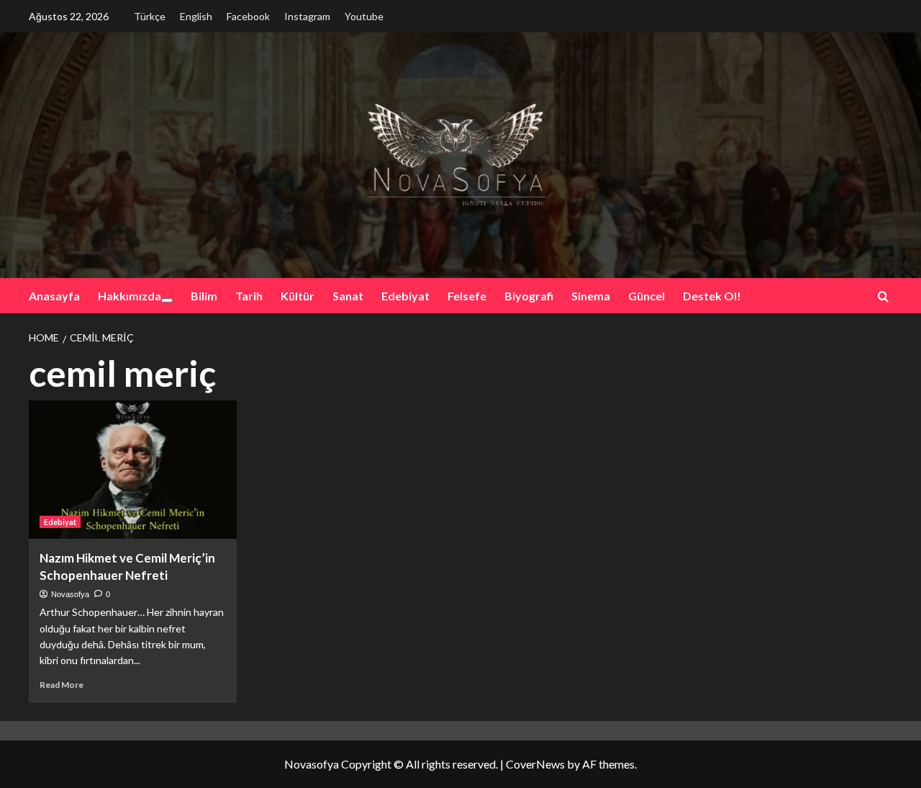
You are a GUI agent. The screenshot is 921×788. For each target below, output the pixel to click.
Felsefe (467, 296)
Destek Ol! (712, 296)
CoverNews (535, 764)
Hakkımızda (129, 296)
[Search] (883, 296)
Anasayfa (54, 296)
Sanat (347, 296)
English (196, 16)
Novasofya (70, 594)
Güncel (646, 296)
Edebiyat (405, 296)
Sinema (590, 296)
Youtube (364, 16)
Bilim (204, 296)
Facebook (248, 16)
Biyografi (528, 296)
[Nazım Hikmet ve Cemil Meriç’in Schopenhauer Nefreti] (133, 469)
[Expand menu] (167, 300)
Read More (61, 684)
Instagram (307, 16)
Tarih (249, 296)
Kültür (297, 296)
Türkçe (149, 16)
